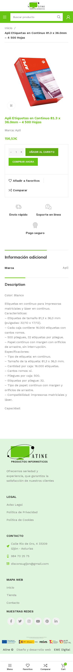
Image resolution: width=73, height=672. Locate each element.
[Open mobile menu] (4, 17)
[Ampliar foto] (11, 105)
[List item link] (36, 504)
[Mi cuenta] (68, 17)
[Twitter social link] (20, 621)
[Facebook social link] (11, 621)
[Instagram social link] (29, 621)
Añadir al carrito (41, 152)
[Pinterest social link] (47, 621)
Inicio (9, 28)
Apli (18, 130)
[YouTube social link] (38, 621)
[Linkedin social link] (56, 621)
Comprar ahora (23, 161)
